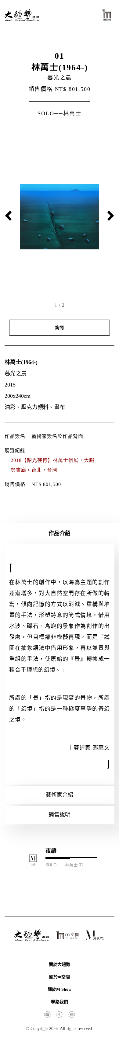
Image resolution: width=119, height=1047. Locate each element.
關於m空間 (59, 977)
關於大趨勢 (59, 964)
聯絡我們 (59, 1002)
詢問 (59, 327)
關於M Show (59, 989)
